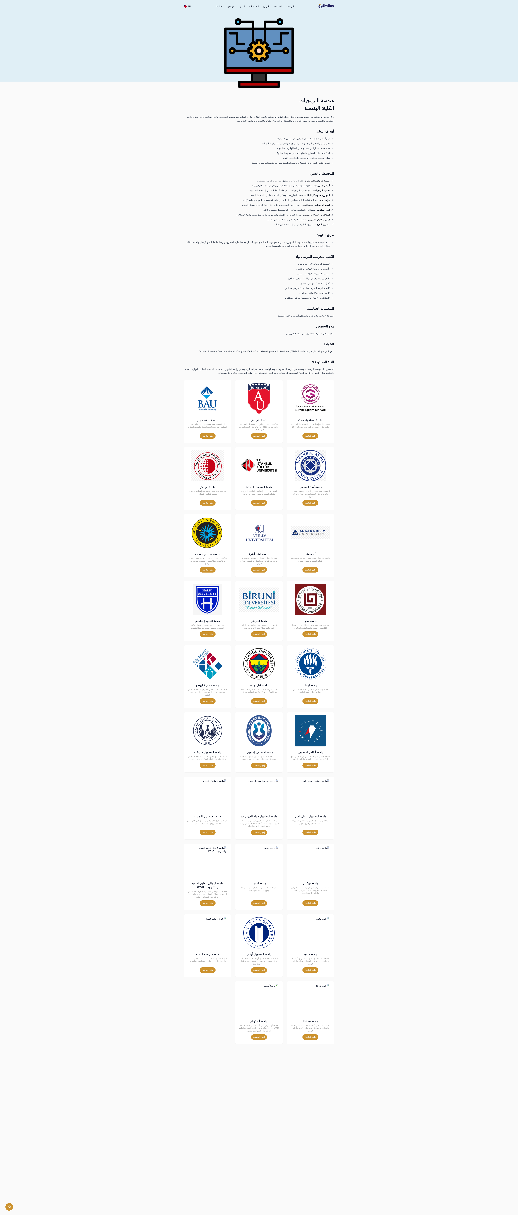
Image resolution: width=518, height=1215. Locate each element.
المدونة (241, 6)
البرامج (266, 6)
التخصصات (254, 6)
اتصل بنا (219, 6)
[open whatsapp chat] (9, 1207)
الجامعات (278, 6)
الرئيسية (290, 6)
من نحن (230, 6)
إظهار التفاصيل (310, 436)
